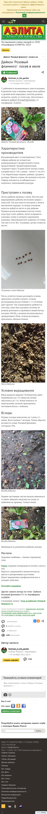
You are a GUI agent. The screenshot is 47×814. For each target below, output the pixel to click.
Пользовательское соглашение (13, 788)
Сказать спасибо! (11, 660)
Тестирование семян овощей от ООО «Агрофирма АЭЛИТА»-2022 (20, 43)
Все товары (5, 769)
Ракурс (4, 565)
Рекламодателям (8, 801)
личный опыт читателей (35, 609)
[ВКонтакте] (34, 621)
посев (39, 613)
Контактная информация (10, 795)
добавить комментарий (11, 711)
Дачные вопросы (8, 762)
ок (24, 15)
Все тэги (4, 782)
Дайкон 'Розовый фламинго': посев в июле (20, 57)
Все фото (5, 772)
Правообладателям (9, 798)
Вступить (5, 50)
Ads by (38, 812)
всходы (18, 615)
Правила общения (8, 785)
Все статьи (5, 778)
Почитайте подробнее (11, 586)
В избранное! (11, 72)
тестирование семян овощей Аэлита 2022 (16, 613)
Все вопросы (6, 775)
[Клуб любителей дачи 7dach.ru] (12, 21)
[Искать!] (43, 21)
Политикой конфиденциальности (30, 12)
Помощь (4, 765)
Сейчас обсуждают (8, 759)
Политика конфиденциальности (13, 791)
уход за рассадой (28, 615)
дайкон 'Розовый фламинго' (23, 100)
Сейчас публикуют (8, 756)
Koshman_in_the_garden (18, 78)
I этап (34, 613)
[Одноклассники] (38, 621)
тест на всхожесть (8, 615)
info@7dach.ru (13, 747)
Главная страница (8, 753)
